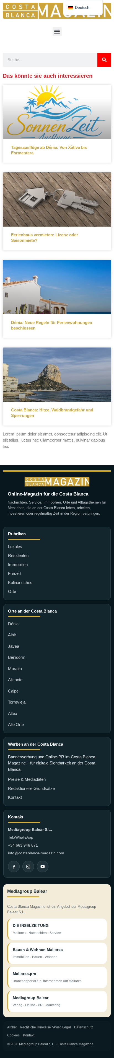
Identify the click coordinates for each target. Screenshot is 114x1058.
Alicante (15, 679)
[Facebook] (14, 866)
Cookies (13, 1035)
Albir (12, 634)
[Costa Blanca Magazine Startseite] (57, 482)
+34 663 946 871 (23, 845)
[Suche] (104, 60)
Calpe (13, 691)
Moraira (15, 668)
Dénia (13, 623)
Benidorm (16, 657)
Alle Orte (16, 724)
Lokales (15, 546)
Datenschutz (83, 1027)
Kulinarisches (20, 582)
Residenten (18, 555)
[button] (57, 31)
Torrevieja (16, 702)
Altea (12, 713)
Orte (12, 591)
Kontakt (15, 797)
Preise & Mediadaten (27, 779)
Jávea (13, 646)
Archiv (12, 1027)
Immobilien (18, 564)
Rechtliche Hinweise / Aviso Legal (45, 1027)
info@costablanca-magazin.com (36, 853)
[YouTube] (42, 866)
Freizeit (14, 573)
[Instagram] (28, 866)
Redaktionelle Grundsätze (31, 788)
